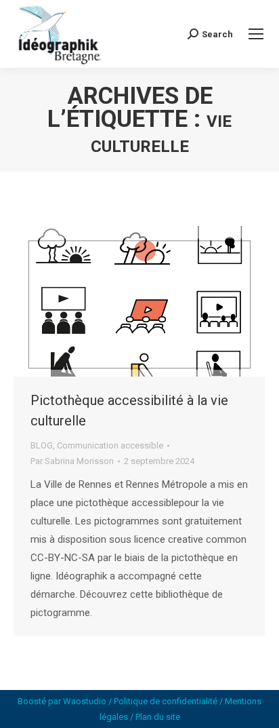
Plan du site (157, 717)
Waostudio (84, 701)
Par (72, 461)
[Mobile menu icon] (255, 33)
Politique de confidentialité (165, 701)
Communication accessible (110, 445)
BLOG (41, 445)
